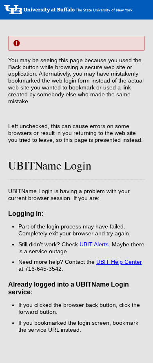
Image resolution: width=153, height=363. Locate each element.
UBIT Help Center (119, 262)
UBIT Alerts (94, 244)
